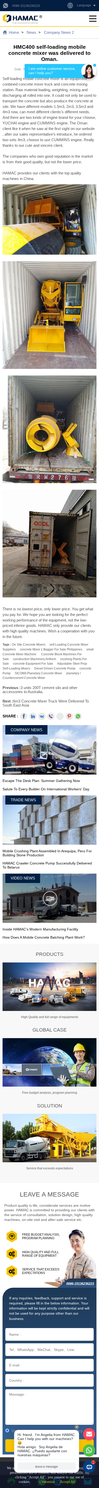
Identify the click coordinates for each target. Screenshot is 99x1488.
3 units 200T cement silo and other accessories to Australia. (40, 690)
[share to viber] (51, 716)
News (31, 32)
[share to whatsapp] (78, 716)
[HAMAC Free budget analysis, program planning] (49, 1062)
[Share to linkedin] (33, 716)
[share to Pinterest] (69, 716)
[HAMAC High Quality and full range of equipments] (49, 986)
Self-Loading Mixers (16, 668)
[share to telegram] (60, 716)
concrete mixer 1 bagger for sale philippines (51, 649)
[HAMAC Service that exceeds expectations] (49, 1138)
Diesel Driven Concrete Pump (54, 668)
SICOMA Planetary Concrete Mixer (38, 673)
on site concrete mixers (28, 644)
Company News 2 (59, 32)
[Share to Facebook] (23, 716)
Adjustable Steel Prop (72, 663)
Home (14, 32)
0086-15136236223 (26, 6)
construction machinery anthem (34, 659)
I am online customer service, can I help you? (52, 71)
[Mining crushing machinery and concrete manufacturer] (22, 19)
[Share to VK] (41, 716)
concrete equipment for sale (33, 663)
